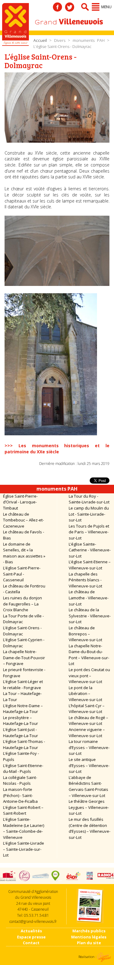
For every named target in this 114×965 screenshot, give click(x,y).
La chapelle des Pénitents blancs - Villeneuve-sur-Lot (85, 580)
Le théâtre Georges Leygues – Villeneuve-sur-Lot (89, 807)
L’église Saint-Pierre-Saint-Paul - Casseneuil (21, 574)
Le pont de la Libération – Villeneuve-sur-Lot (85, 693)
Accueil (40, 40)
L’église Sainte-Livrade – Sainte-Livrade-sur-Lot (23, 849)
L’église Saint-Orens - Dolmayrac (22, 631)
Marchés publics (88, 931)
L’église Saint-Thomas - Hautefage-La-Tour (24, 744)
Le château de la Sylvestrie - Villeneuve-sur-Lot (90, 615)
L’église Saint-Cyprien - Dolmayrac (23, 643)
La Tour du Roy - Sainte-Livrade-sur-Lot (89, 499)
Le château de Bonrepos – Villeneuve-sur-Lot (85, 633)
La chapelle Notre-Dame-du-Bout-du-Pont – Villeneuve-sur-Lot (89, 655)
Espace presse (31, 937)
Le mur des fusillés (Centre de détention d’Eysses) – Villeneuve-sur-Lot (89, 828)
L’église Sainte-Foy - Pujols (21, 756)
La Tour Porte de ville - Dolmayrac (23, 619)
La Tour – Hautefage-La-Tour (22, 696)
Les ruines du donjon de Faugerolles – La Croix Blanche (22, 603)
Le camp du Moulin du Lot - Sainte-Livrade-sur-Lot (89, 514)
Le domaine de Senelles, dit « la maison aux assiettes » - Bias (24, 553)
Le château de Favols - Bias (23, 535)
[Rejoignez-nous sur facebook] (57, 7)
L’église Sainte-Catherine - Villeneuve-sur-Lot (90, 550)
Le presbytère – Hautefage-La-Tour (20, 720)
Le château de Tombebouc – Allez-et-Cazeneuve (23, 520)
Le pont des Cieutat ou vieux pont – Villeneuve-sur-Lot (89, 675)
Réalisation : (87, 956)
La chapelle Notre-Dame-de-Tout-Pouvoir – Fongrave (24, 657)
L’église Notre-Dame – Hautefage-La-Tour (23, 709)
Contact (31, 942)
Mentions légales (88, 937)
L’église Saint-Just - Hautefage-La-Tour (20, 732)
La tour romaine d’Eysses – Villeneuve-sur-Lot (89, 747)
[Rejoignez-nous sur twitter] (69, 7)
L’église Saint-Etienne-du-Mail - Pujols (23, 768)
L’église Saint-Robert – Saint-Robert (23, 810)
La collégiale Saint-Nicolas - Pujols (20, 780)
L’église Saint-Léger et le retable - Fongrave (23, 684)
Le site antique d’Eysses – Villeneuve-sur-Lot (89, 765)
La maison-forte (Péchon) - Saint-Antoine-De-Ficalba (20, 795)
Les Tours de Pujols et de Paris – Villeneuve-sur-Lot (89, 532)
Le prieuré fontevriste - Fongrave (24, 672)
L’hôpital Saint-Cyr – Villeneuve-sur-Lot (87, 709)
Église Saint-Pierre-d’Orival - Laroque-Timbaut (20, 502)
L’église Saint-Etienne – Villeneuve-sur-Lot (90, 565)
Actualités (31, 931)
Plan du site (89, 942)
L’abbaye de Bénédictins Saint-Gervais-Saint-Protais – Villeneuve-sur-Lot (88, 786)
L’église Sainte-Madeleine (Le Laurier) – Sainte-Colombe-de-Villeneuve (23, 828)
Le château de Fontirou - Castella (24, 589)
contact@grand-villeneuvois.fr (33, 921)
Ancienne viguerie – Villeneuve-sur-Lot (87, 732)
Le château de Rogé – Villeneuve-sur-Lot (88, 720)
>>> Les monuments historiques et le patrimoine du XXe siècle (57, 449)
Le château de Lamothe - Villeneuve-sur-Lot (89, 597)
